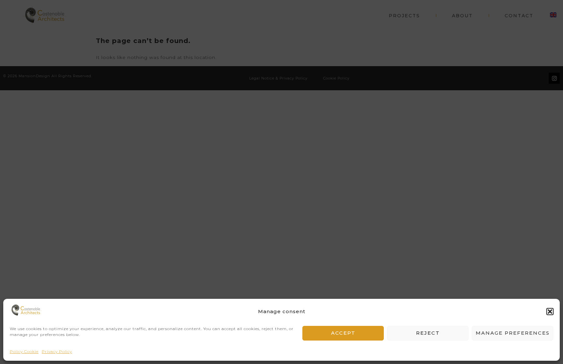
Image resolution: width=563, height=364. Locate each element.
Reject (428, 333)
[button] (550, 311)
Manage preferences (513, 333)
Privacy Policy (57, 351)
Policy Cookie (24, 351)
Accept (343, 333)
